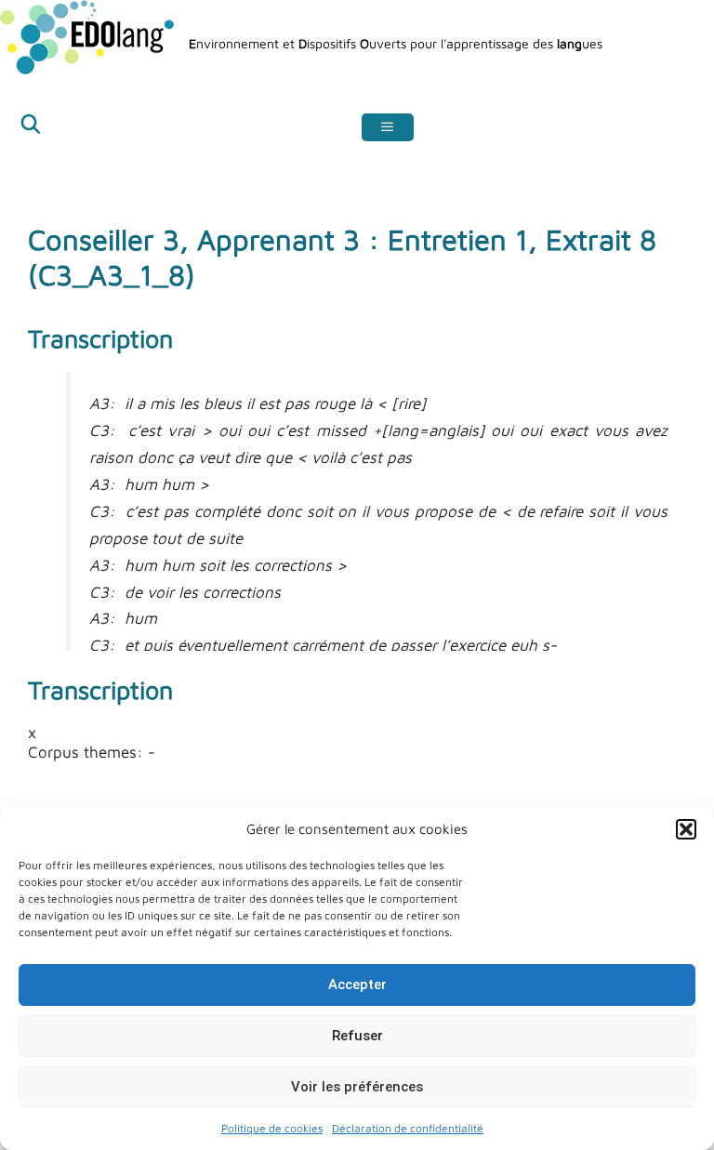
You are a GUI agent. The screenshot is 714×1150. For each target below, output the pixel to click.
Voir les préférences (357, 1086)
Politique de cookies (272, 1128)
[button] (686, 829)
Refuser (357, 1035)
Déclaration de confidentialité (407, 1128)
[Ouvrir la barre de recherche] (30, 127)
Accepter (357, 984)
